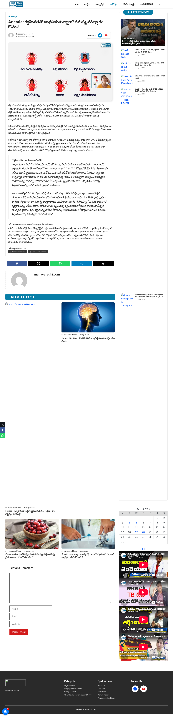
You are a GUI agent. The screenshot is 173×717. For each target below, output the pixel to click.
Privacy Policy (103, 695)
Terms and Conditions (106, 698)
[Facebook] (2, 430)
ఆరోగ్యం (113, 4)
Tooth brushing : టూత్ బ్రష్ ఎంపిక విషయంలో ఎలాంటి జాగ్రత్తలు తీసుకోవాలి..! (87, 556)
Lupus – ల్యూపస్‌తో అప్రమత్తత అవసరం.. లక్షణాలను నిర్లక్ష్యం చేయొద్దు (30, 512)
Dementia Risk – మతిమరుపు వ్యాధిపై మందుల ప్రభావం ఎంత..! (88, 339)
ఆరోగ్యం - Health (70, 692)
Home (76, 4)
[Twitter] (2, 424)
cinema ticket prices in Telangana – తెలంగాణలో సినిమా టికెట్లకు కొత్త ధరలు (149, 295)
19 (136, 532)
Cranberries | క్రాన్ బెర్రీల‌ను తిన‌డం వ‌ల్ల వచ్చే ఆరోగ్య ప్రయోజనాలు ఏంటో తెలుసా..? (30, 556)
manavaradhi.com (25, 34)
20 (143, 532)
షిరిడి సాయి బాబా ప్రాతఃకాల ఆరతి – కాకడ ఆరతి (150, 77)
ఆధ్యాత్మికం (100, 4)
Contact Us (102, 688)
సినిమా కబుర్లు (128, 4)
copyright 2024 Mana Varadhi (86, 709)
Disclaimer (102, 692)
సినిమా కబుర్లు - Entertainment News (78, 695)
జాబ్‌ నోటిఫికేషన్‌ (146, 4)
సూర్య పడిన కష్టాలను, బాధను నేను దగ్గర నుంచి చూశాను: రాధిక (149, 64)
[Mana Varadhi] (16, 4)
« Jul (142, 549)
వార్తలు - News (69, 685)
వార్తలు (87, 4)
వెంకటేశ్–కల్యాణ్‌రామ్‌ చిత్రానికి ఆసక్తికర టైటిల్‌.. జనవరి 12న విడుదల (149, 90)
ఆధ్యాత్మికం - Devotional (73, 688)
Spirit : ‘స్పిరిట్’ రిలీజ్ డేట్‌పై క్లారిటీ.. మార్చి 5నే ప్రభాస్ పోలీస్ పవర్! (150, 50)
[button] (160, 4)
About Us (101, 685)
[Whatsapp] (2, 435)
